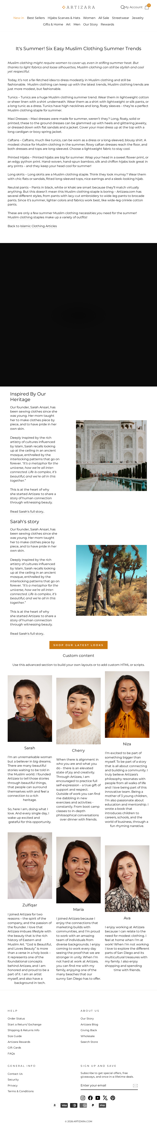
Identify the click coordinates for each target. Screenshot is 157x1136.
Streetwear (120, 18)
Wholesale (88, 1036)
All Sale (103, 18)
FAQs (11, 1053)
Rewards (107, 24)
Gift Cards (14, 1047)
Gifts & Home (53, 24)
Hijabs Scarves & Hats (64, 18)
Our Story (90, 24)
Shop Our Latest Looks (78, 645)
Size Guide (15, 1036)
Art (68, 24)
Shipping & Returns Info (23, 1030)
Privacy (13, 1085)
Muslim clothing (100, 80)
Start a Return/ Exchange (24, 1024)
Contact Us (15, 1073)
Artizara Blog (89, 1024)
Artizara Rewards (19, 1041)
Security (13, 1079)
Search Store (89, 1041)
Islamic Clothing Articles (38, 226)
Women (89, 18)
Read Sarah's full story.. (27, 511)
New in (18, 18)
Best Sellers (36, 18)
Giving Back (89, 1030)
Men (77, 24)
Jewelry (138, 18)
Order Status (16, 1018)
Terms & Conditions (21, 1091)
